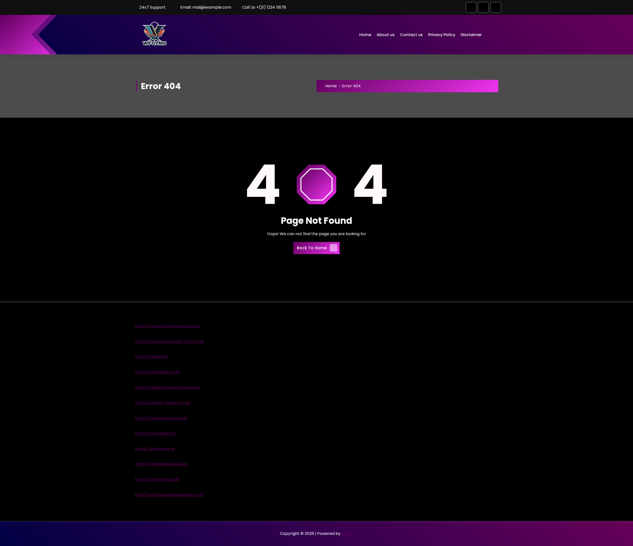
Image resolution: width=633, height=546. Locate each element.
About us (386, 35)
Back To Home (312, 248)
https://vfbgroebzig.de (157, 479)
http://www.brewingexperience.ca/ (169, 495)
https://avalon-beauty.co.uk (162, 403)
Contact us (411, 35)
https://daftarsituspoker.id (161, 464)
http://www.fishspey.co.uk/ (161, 418)
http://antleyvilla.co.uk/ (158, 372)
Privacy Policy (441, 35)
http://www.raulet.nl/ (155, 433)
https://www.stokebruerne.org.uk (167, 326)
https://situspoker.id (154, 449)
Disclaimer (471, 35)
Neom (347, 533)
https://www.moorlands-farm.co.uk (169, 341)
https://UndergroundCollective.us (167, 387)
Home (365, 35)
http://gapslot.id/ (152, 357)
